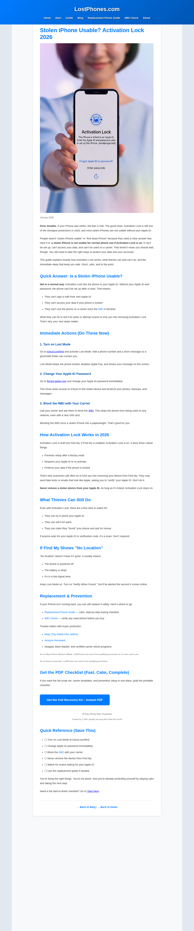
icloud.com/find (55, 351)
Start (58, 18)
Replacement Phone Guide (104, 18)
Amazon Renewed (54, 640)
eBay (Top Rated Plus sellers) (61, 634)
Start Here (93, 791)
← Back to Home (107, 807)
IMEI (100, 309)
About (146, 18)
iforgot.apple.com (56, 381)
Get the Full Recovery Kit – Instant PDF (75, 699)
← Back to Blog (86, 807)
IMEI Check (131, 18)
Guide (69, 18)
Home (47, 18)
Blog (80, 18)
